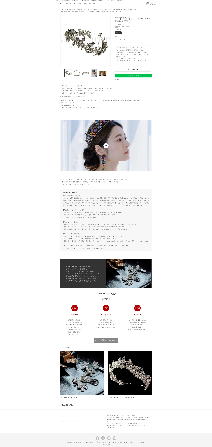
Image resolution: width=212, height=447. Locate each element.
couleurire (108, 444)
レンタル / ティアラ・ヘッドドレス (120, 397)
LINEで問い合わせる (133, 75)
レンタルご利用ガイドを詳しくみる (106, 340)
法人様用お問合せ (79, 442)
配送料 (116, 26)
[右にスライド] (109, 73)
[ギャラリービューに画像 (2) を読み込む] (77, 73)
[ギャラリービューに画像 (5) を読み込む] (102, 73)
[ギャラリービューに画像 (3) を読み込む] (85, 73)
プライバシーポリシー (139, 442)
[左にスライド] (62, 73)
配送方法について (103, 442)
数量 (116, 36)
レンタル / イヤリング (68, 397)
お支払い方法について (91, 442)
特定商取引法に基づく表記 (125, 442)
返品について (112, 442)
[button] (62, 4)
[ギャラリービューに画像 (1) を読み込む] (68, 73)
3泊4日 (118, 33)
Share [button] (118, 79)
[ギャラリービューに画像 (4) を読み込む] (94, 73)
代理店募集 (70, 442)
